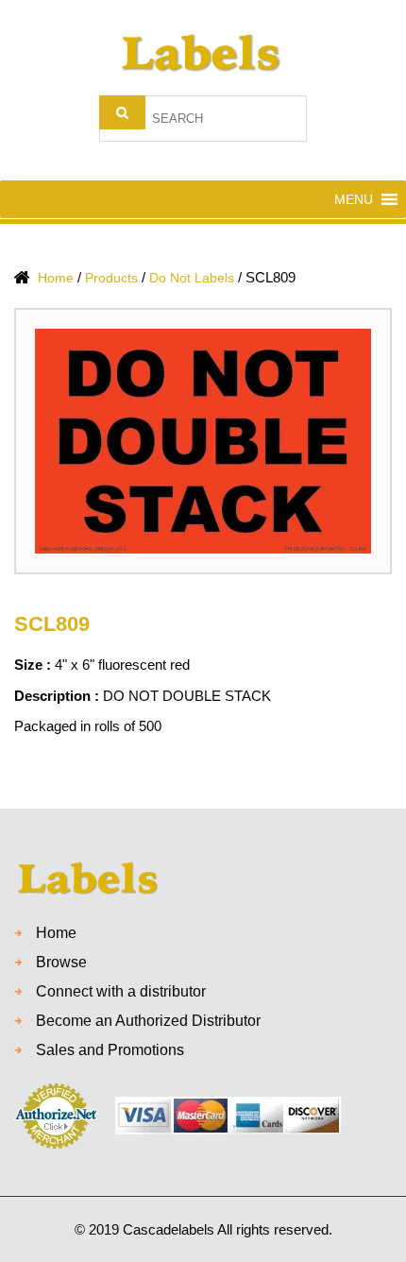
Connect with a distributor (121, 991)
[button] (353, 199)
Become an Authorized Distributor (148, 1021)
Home (56, 933)
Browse (61, 962)
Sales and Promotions (110, 1050)
